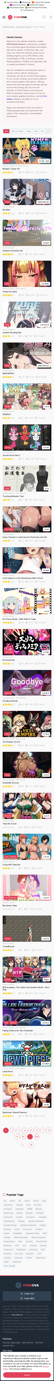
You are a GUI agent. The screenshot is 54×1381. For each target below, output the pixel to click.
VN (6, 857)
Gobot (7, 939)
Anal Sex (37, 1205)
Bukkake (39, 1213)
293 (37, 1136)
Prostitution (21, 1250)
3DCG (27, 1201)
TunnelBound (8, 946)
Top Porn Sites (12, 2)
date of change (17, 131)
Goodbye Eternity (10, 701)
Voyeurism (16, 1262)
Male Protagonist (38, 1237)
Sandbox (7, 1254)
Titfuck (29, 1258)
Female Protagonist (28, 1225)
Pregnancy (8, 1250)
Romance (33, 1250)
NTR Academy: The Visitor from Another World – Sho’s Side (26, 988)
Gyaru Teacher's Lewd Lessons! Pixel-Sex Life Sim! (25, 537)
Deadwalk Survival (11, 783)
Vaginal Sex (40, 1258)
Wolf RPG (9, 529)
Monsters (8, 1245)
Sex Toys (18, 1254)
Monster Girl (41, 1241)
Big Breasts (8, 1213)
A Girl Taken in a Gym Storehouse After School (23, 578)
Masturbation (9, 1241)
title (42, 131)
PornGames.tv (28, 10)
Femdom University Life (13, 251)
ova (20, 17)
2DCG (12, 1201)
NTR (17, 1245)
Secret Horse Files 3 (11, 455)
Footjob (43, 1225)
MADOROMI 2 (8, 373)
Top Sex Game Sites (11, 1343)
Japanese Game (32, 1233)
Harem (6, 1233)
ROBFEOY (7, 414)
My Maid (6, 210)
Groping (7, 1229)
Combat (19, 1217)
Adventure (8, 1205)
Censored (8, 1217)
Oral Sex (33, 1245)
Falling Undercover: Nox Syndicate (18, 1030)
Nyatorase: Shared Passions (15, 1112)
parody (43, 1245)
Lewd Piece (8, 1071)
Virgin (6, 1262)
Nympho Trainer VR (11, 169)
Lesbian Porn (8, 1345)
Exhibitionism (9, 1221)
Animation (19, 1209)
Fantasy (21, 1221)
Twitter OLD (29, 1294)
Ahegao (19, 1205)
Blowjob (29, 1213)
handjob (39, 1229)
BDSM (29, 1209)
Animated (8, 1209)
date (6, 131)
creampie (42, 1217)
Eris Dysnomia (9, 660)
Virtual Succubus (10, 291)
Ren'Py (8, 693)
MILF (20, 1241)
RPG (43, 1250)
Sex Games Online (17, 8)
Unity (7, 161)
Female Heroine (10, 1225)
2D (5, 1201)
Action (36, 1201)
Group (16, 1229)
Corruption (30, 1217)
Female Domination (36, 1221)
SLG (39, 1254)
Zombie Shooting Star (12, 332)
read (36, 131)
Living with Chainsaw (11, 864)
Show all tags (9, 1266)
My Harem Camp (10, 905)
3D (20, 1201)
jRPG (45, 1233)
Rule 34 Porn (27, 1343)
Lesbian (7, 1237)
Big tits (19, 1213)
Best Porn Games (19, 5)
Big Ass (39, 1209)
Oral (24, 1245)
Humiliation (17, 1233)
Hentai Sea (26, 2)
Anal (28, 1205)
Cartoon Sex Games (42, 2)
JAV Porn (39, 1343)
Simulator (30, 1254)
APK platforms (17, 1315)
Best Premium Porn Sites (37, 8)
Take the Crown (10, 824)
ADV (44, 1201)
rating (28, 131)
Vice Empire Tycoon (11, 742)
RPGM (7, 406)
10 (23, 1136)
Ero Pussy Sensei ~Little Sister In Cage (19, 619)
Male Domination (21, 1237)
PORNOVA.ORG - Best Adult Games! (17, 27)
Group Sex (27, 1229)
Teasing (7, 1258)
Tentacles (18, 1258)
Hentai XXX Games (37, 5)
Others (8, 447)
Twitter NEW (29, 1298)
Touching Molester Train (13, 496)
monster (29, 1241)
